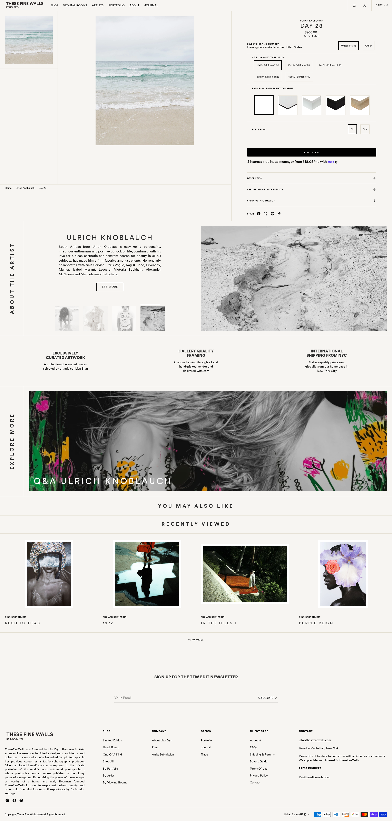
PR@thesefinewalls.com (314, 777)
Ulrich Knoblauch (25, 188)
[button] (364, 5)
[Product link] (49, 575)
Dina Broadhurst (16, 617)
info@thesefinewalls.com (315, 740)
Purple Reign (316, 623)
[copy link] (279, 215)
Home (8, 188)
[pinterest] (273, 215)
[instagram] (7, 800)
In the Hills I (219, 623)
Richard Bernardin (115, 617)
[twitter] (266, 215)
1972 (108, 623)
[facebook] (259, 215)
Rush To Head (23, 623)
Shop (54, 5)
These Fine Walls (26, 814)
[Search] (353, 5)
